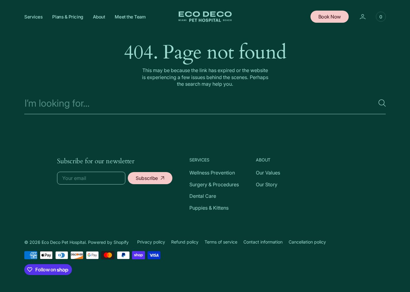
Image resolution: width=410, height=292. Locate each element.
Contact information (263, 241)
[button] (381, 17)
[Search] (380, 103)
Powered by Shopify (108, 242)
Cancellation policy (307, 241)
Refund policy (184, 241)
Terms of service (221, 241)
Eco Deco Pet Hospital (64, 242)
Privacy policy (151, 241)
